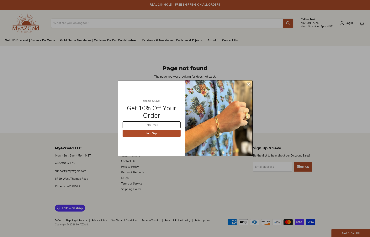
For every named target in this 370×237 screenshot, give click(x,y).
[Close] (248, 84)
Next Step (151, 133)
